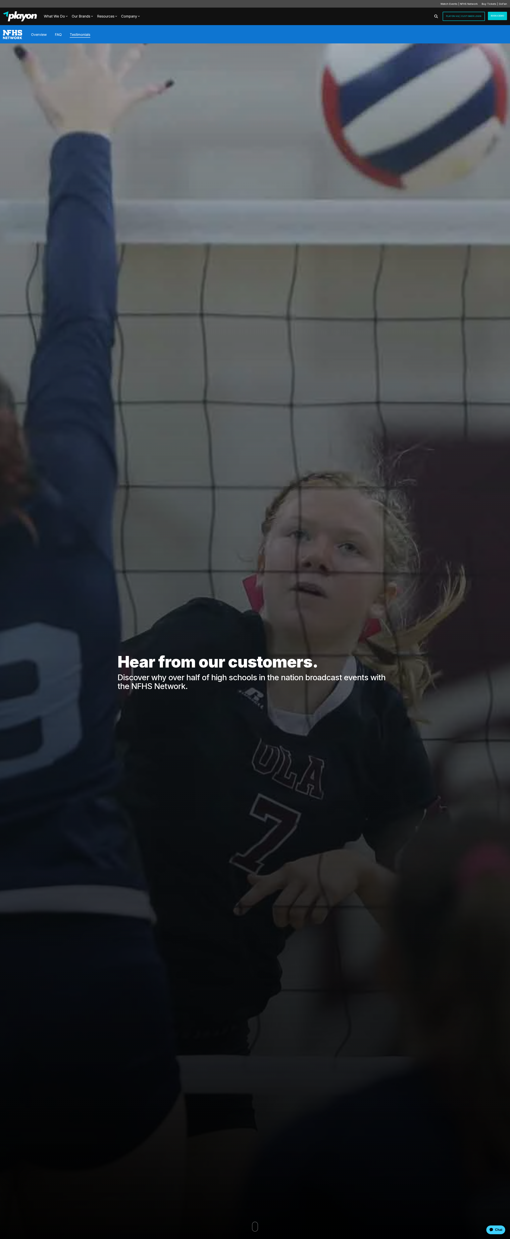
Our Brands (81, 16)
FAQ (58, 34)
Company (129, 16)
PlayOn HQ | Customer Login (464, 16)
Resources (105, 16)
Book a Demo (497, 16)
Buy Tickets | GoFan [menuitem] (494, 3)
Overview (39, 34)
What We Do (54, 16)
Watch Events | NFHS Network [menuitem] (459, 3)
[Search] (436, 16)
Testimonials (80, 34)
